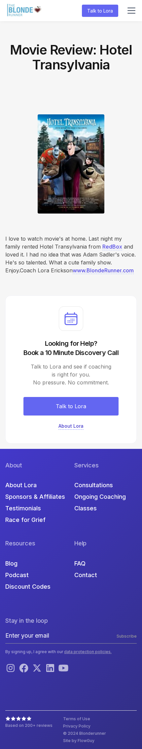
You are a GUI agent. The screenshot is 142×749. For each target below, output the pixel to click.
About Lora (21, 485)
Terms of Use (76, 718)
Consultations (93, 485)
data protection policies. (88, 651)
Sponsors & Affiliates (35, 496)
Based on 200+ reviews (29, 725)
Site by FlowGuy (78, 740)
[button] (130, 11)
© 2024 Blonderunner (84, 733)
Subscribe (127, 636)
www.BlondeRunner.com (103, 270)
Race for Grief (25, 519)
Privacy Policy (76, 726)
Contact (85, 575)
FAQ (80, 563)
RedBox (112, 246)
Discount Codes (28, 586)
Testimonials (23, 508)
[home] (25, 11)
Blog (11, 563)
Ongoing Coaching (100, 496)
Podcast (17, 575)
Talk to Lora (100, 11)
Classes (85, 508)
